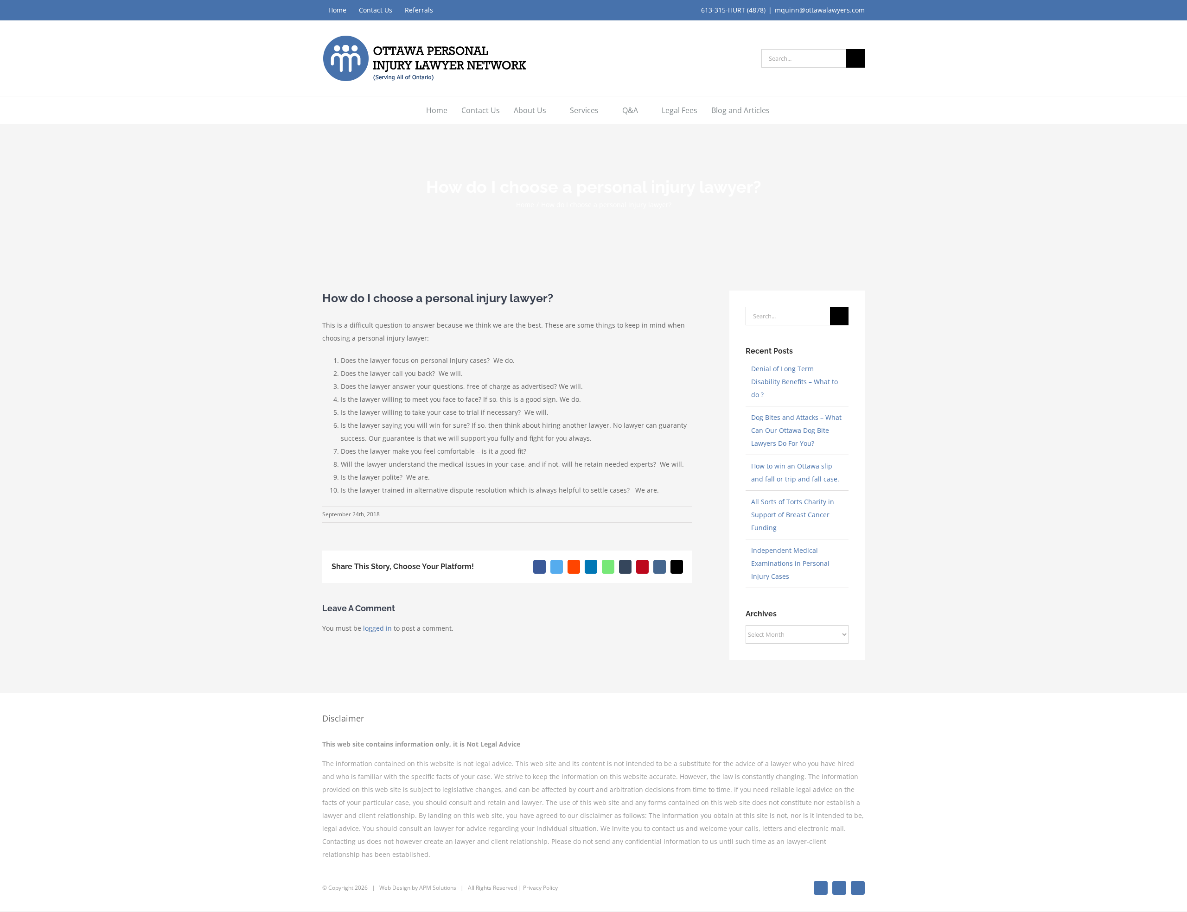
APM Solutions (437, 888)
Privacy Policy (540, 888)
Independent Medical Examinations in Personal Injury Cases (790, 563)
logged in (377, 628)
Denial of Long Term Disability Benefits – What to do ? (794, 381)
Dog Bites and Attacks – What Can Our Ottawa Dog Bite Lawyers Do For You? (796, 430)
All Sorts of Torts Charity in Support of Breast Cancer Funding (792, 514)
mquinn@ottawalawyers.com (820, 10)
